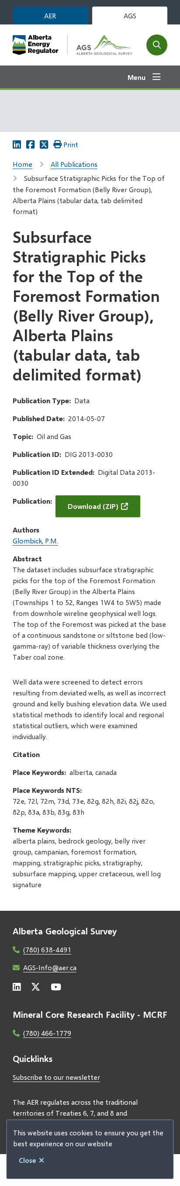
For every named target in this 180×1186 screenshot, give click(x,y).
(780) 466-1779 (47, 1033)
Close (27, 1160)
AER (50, 15)
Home (22, 164)
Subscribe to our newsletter (56, 1077)
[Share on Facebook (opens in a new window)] (30, 144)
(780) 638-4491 (47, 949)
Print (70, 144)
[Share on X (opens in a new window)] (44, 144)
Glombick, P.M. (35, 540)
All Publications (74, 164)
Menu (136, 77)
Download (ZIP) (93, 506)
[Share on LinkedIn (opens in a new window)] (17, 144)
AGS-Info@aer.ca (49, 967)
